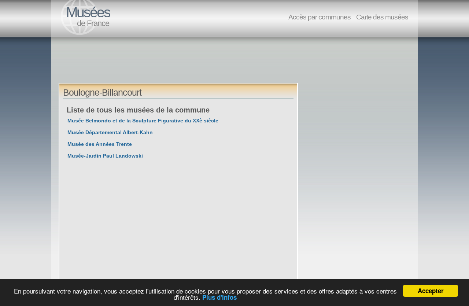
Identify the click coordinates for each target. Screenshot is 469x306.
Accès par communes (319, 17)
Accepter (431, 290)
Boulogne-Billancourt (102, 92)
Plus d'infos (219, 297)
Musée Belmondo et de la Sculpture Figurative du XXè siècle (142, 120)
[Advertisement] (192, 66)
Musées (88, 12)
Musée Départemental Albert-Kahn (110, 132)
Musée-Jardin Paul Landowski (105, 156)
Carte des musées (382, 17)
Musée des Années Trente (99, 144)
